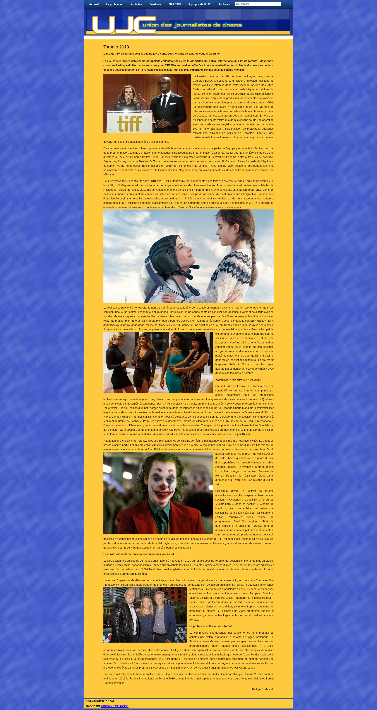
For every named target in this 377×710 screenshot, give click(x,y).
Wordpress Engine (115, 706)
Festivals (155, 4)
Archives (224, 4)
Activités (136, 4)
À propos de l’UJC (199, 4)
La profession (114, 4)
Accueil (94, 4)
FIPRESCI (175, 4)
